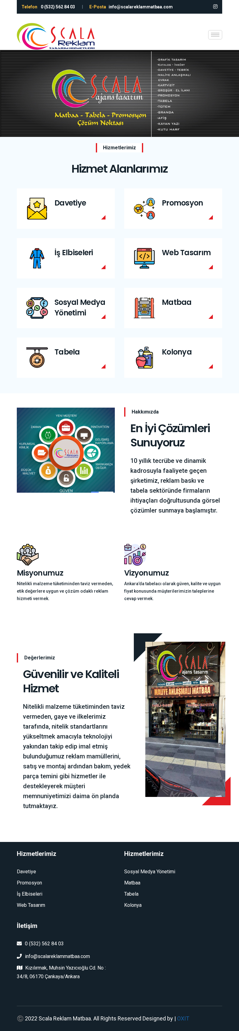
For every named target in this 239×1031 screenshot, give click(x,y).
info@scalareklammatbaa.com (57, 956)
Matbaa (177, 302)
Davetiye (70, 203)
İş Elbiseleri (73, 252)
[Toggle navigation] (215, 34)
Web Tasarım (186, 252)
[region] (119, 93)
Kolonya (177, 352)
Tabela (67, 352)
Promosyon (182, 203)
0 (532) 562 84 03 (44, 944)
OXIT (183, 1018)
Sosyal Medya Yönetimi (79, 307)
